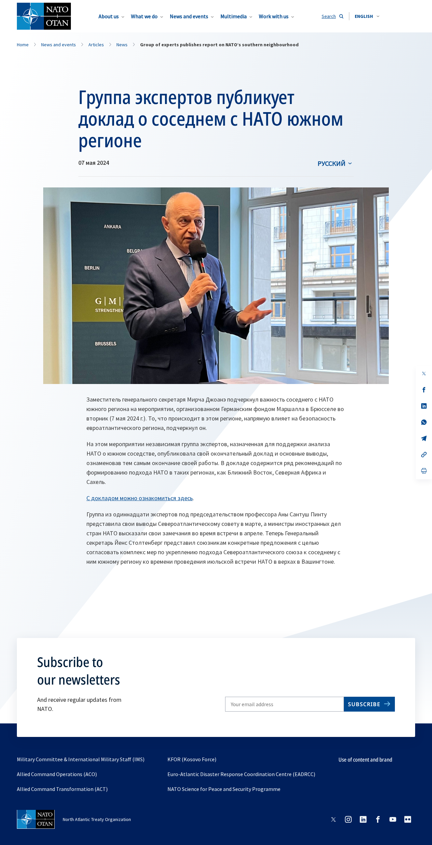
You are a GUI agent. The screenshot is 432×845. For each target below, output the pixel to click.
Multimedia (233, 16)
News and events (189, 16)
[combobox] (367, 16)
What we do (144, 16)
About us (109, 16)
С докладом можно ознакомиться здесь (139, 498)
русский (332, 163)
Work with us (274, 16)
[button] (367, 16)
